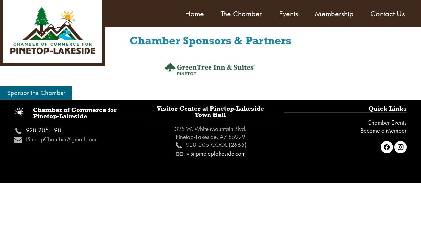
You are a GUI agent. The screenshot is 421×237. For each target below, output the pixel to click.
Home (194, 14)
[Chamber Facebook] (387, 147)
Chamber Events (387, 123)
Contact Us (387, 14)
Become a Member (383, 131)
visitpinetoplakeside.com (216, 154)
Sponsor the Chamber (36, 93)
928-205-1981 (45, 130)
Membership (334, 14)
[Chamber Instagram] (400, 147)
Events (288, 14)
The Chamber (241, 14)
